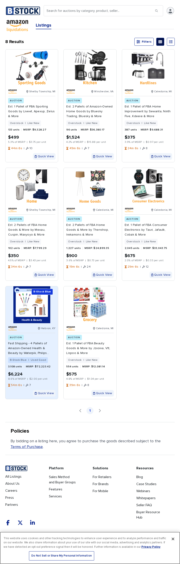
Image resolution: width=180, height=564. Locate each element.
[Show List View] (171, 42)
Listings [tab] (43, 25)
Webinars (143, 491)
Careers (11, 490)
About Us (12, 483)
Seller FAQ (144, 505)
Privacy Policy (150, 547)
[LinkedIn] (32, 522)
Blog (139, 477)
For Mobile (100, 491)
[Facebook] (8, 522)
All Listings (13, 476)
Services (55, 496)
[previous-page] (80, 410)
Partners (11, 504)
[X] (20, 522)
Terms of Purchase (27, 446)
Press (9, 497)
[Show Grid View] (160, 42)
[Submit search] (156, 10)
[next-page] (99, 410)
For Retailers (102, 477)
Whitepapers (146, 498)
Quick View (46, 156)
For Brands (101, 484)
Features (55, 489)
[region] (90, 548)
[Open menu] (170, 11)
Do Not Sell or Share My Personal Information (61, 555)
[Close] (173, 539)
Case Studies (146, 484)
